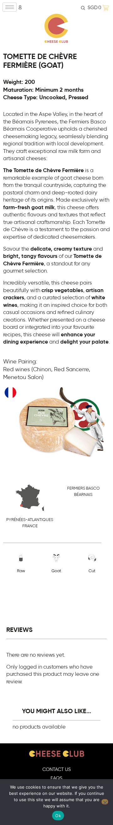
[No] (104, 802)
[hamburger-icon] (10, 7)
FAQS (56, 778)
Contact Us (56, 769)
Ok (58, 815)
